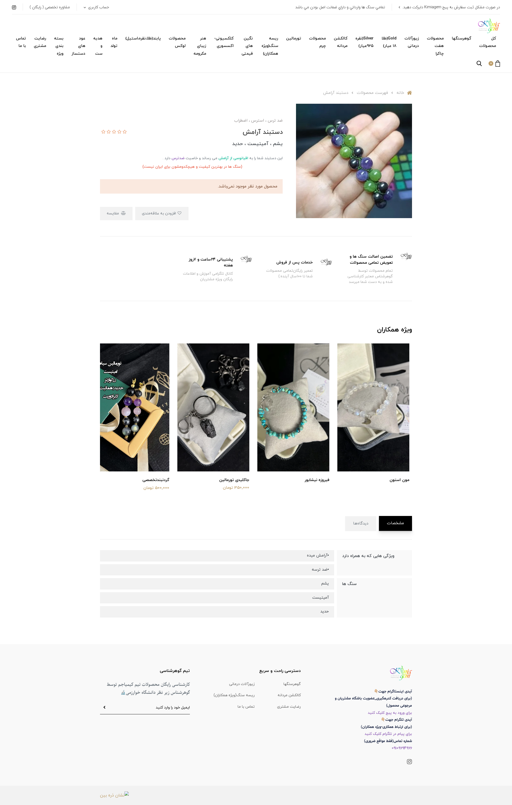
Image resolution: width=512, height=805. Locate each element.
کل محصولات (487, 42)
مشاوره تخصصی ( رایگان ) (50, 7)
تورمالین (293, 38)
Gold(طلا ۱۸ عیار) (389, 42)
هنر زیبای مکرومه (200, 46)
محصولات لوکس (177, 42)
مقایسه (113, 213)
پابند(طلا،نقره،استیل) (143, 38)
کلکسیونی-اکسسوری (224, 42)
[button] (494, 63)
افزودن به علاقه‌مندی (159, 213)
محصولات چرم (317, 42)
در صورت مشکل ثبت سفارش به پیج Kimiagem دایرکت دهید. (451, 7)
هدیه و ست (97, 46)
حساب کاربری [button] (98, 7)
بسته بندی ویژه (58, 46)
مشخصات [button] (395, 523)
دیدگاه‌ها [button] (360, 523)
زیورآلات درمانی (412, 42)
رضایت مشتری (40, 42)
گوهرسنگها (461, 38)
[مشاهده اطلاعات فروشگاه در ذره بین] (114, 795)
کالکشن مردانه (340, 42)
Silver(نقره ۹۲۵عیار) (364, 42)
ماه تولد (113, 42)
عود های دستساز (78, 46)
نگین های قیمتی (247, 46)
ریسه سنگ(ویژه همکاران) (270, 46)
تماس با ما (21, 42)
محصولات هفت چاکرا (435, 46)
